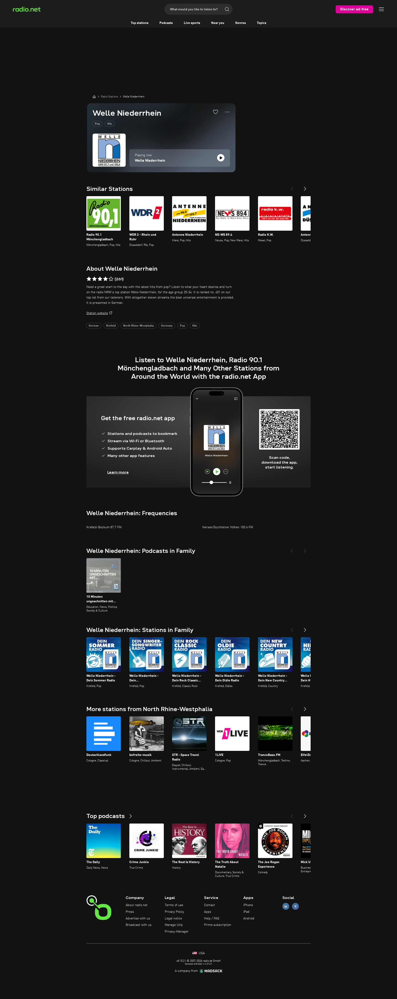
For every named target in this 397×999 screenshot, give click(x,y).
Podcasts (166, 23)
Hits (109, 124)
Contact (209, 905)
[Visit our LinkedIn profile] (286, 906)
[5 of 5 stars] (111, 279)
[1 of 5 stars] (89, 279)
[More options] (227, 112)
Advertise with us (138, 918)
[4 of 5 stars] (105, 279)
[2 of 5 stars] (94, 279)
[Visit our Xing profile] (295, 906)
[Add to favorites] (215, 111)
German (94, 325)
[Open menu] (381, 9)
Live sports (192, 23)
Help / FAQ (211, 918)
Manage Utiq (174, 925)
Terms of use (174, 905)
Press (130, 911)
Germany (167, 325)
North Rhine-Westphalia (138, 325)
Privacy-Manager (177, 931)
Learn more (118, 472)
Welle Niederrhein (150, 161)
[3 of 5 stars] (100, 279)
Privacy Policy (174, 911)
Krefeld (111, 325)
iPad (246, 911)
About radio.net (136, 905)
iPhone (248, 905)
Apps (207, 911)
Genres (240, 23)
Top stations (139, 23)
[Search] (227, 9)
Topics (261, 23)
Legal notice (173, 918)
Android (248, 918)
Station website (97, 313)
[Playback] (220, 157)
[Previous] (291, 186)
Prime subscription (217, 925)
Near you (217, 23)
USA (201, 953)
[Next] (305, 186)
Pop (97, 124)
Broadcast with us (138, 925)
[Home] (94, 96)
